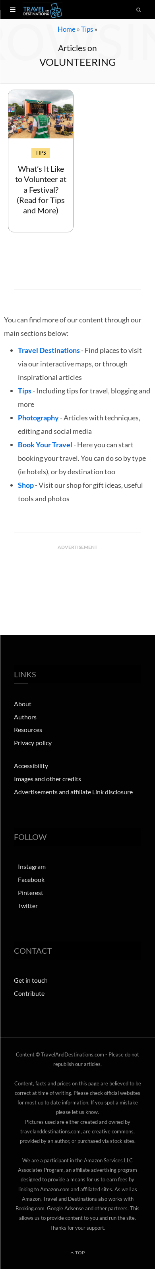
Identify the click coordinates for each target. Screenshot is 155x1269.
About (22, 703)
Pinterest (30, 892)
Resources (28, 729)
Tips (87, 29)
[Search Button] (139, 9)
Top (79, 1253)
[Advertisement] (77, 573)
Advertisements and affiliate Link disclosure (73, 792)
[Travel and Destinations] (42, 9)
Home (67, 29)
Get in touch (31, 980)
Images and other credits (47, 778)
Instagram (32, 866)
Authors (25, 717)
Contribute (29, 993)
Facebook (31, 879)
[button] (12, 9)
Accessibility (31, 765)
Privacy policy (33, 742)
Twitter (28, 905)
